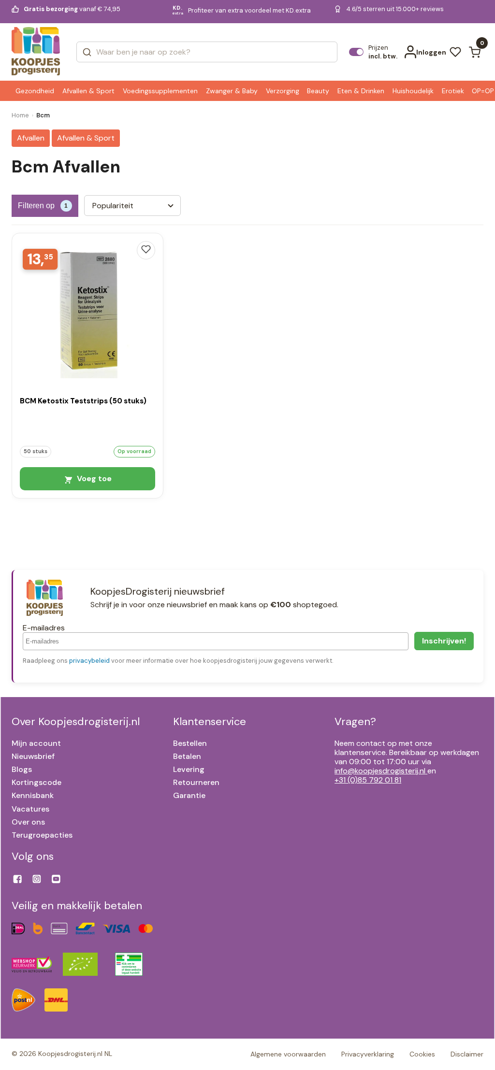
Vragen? (355, 721)
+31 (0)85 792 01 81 (368, 780)
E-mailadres (44, 628)
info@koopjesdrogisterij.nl (380, 771)
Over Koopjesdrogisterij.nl (76, 721)
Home (20, 115)
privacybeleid (89, 660)
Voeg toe (93, 478)
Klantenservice (209, 721)
